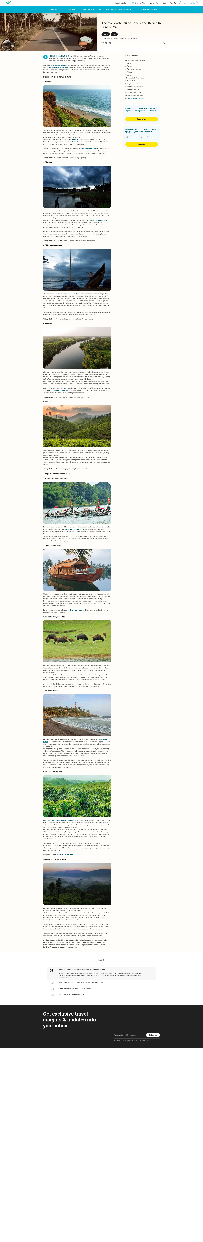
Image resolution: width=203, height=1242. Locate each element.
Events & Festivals (106, 10)
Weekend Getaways (125, 10)
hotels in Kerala (77, 139)
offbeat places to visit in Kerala (61, 820)
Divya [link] (135, 38)
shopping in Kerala (61, 390)
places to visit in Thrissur (98, 220)
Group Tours (87, 10)
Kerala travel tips (76, 610)
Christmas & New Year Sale (147, 10)
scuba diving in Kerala (90, 149)
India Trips (71, 10)
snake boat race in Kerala (74, 529)
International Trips (53, 10)
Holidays (105, 34)
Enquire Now (142, 119)
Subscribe (142, 144)
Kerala (114, 34)
